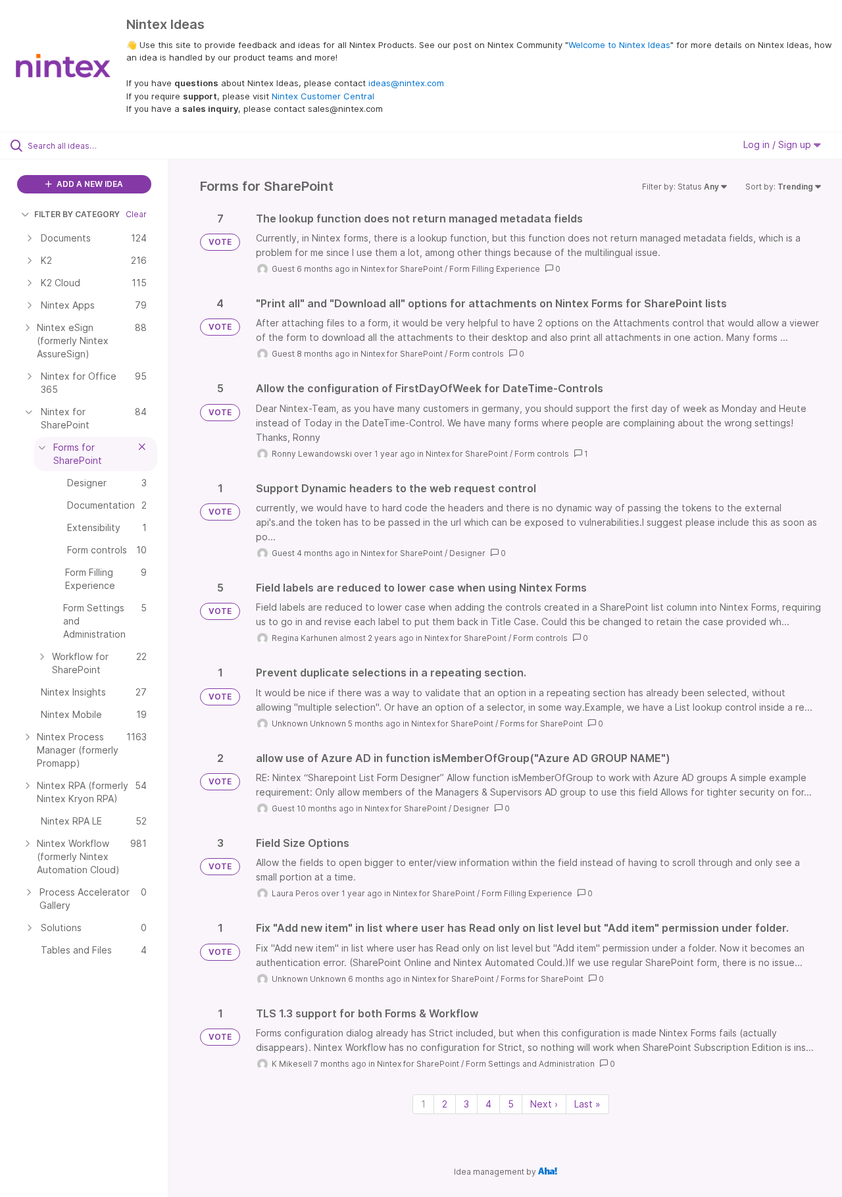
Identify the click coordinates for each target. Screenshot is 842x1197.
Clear (136, 214)
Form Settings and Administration (530, 1064)
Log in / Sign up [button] (778, 144)
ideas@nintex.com (406, 83)
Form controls (476, 354)
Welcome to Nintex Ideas (619, 44)
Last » (587, 1103)
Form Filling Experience (494, 269)
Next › (544, 1103)
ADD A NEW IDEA (89, 184)
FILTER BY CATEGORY (77, 214)
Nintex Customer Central (323, 96)
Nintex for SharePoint (401, 269)
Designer (467, 553)
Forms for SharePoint (541, 723)
